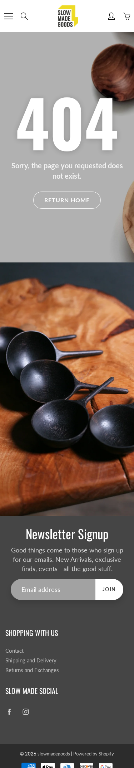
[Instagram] (25, 711)
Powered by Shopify (93, 754)
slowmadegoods (54, 754)
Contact (14, 651)
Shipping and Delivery (30, 660)
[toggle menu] (8, 16)
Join (109, 589)
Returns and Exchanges (32, 670)
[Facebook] (9, 711)
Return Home (67, 200)
